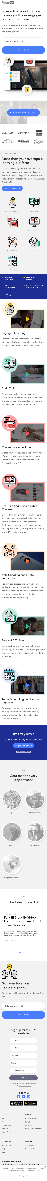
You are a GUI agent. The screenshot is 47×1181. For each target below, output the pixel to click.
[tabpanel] (23, 926)
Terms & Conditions (25, 1086)
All (3, 1118)
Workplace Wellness (33, 1128)
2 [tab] (23, 952)
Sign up (23, 1077)
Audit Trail (6, 1132)
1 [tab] (20, 952)
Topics (28, 1114)
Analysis (5, 1128)
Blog (4, 1152)
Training (5, 1122)
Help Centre (7, 1145)
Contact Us (30, 1149)
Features (5, 1114)
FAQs (4, 1149)
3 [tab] (27, 952)
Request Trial (23, 49)
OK (23, 1177)
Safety (28, 1122)
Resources (6, 1141)
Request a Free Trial (23, 745)
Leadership (30, 1125)
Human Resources (32, 1118)
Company (29, 1141)
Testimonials (30, 1145)
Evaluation (6, 1125)
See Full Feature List (12, 188)
